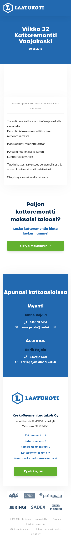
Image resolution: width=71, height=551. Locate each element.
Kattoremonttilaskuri (34, 446)
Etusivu (15, 103)
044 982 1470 (38, 357)
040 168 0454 (38, 322)
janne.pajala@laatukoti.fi (38, 327)
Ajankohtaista (27, 103)
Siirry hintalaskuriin (33, 246)
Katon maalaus (34, 441)
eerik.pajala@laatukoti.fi (38, 362)
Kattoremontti (34, 435)
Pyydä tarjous (33, 471)
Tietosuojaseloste (20, 529)
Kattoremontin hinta (34, 452)
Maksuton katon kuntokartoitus (34, 458)
